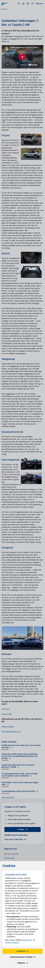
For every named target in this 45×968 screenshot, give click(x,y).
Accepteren (21, 951)
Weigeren (21, 963)
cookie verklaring (12, 942)
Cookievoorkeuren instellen (21, 957)
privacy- (29, 940)
